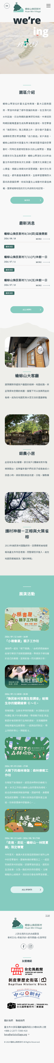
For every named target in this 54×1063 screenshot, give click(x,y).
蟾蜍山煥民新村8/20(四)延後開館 (25, 234)
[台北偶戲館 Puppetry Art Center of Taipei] (27, 969)
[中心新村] (27, 993)
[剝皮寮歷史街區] (27, 981)
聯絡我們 (20, 1020)
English (7, 6)
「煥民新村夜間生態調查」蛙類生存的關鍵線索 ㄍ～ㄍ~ (26, 700)
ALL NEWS (27, 309)
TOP (47, 915)
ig (29, 945)
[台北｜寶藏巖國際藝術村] (27, 1005)
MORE (27, 200)
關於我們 (8, 1020)
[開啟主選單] (48, 5)
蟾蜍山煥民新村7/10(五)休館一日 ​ (26, 280)
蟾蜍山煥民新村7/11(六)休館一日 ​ (26, 257)
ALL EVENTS (27, 889)
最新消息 (9, 246)
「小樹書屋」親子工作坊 (22, 641)
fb (22, 945)
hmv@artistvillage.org (16, 1034)
